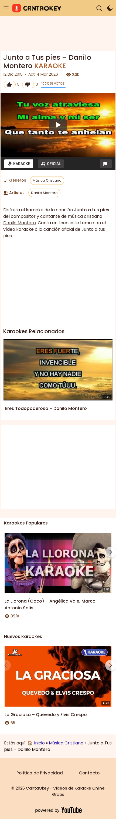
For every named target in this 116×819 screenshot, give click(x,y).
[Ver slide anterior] (5, 552)
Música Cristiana (47, 180)
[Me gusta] (10, 84)
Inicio (39, 743)
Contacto (89, 773)
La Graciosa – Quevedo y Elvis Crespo (46, 714)
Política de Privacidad (39, 773)
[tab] (18, 163)
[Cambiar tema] (110, 8)
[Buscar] (99, 8)
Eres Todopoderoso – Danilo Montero (46, 408)
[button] (106, 163)
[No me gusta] (28, 84)
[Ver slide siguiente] (110, 552)
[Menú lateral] (6, 8)
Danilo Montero (44, 192)
